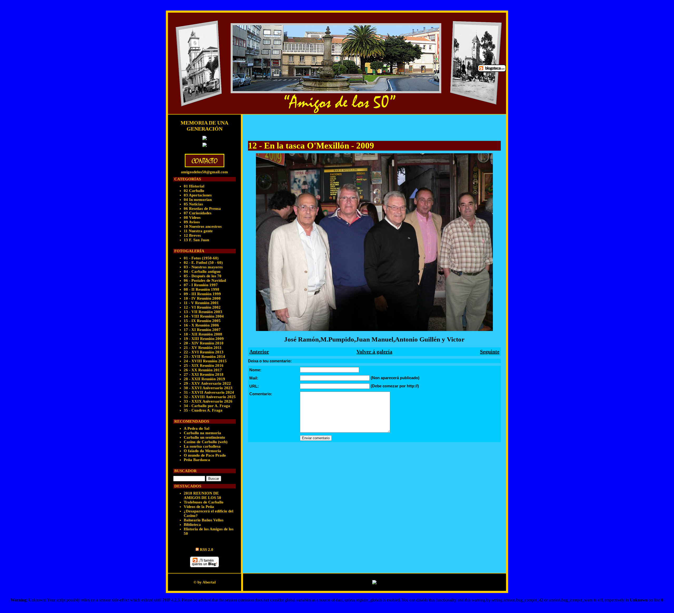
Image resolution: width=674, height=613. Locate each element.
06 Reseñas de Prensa (202, 208)
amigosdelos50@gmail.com (204, 172)
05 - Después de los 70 (202, 276)
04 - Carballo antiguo (202, 271)
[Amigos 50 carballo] (321, 63)
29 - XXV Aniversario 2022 (207, 383)
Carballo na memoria (202, 433)
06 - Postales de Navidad (205, 280)
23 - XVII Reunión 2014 (204, 356)
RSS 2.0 (206, 549)
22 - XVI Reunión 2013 (204, 352)
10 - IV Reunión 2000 (202, 298)
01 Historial (194, 186)
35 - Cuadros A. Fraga (203, 410)
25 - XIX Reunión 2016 (204, 365)
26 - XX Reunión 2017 (203, 370)
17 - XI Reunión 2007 (202, 330)
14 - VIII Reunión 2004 (204, 316)
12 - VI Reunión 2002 (202, 307)
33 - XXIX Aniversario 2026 (208, 401)
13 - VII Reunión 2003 (203, 312)
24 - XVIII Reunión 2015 (205, 361)
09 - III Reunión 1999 (202, 294)
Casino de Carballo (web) (205, 442)
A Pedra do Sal (196, 428)
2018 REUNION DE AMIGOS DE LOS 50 (202, 495)
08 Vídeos (192, 217)
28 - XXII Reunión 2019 (204, 379)
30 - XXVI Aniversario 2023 (208, 388)
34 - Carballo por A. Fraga (207, 406)
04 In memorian (198, 199)
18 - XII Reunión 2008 (203, 334)
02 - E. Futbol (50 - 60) (203, 262)
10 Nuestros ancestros (203, 226)
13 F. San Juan (196, 240)
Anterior (259, 351)
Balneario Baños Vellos (204, 520)
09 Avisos (192, 222)
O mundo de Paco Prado (205, 455)
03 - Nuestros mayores (203, 267)
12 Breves (192, 235)
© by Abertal (205, 582)
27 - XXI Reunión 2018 (204, 374)
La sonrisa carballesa (202, 446)
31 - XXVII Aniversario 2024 (209, 392)
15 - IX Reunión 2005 (202, 321)
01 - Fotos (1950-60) (201, 258)
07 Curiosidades (197, 213)
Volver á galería (374, 351)
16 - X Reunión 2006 (201, 325)
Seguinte (489, 351)
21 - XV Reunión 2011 (203, 347)
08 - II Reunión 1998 (201, 289)
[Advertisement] (309, 128)
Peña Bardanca (197, 460)
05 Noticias (193, 204)
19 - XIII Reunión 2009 (204, 339)
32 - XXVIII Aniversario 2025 (210, 397)
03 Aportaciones (198, 195)
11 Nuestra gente (198, 231)
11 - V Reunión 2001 (201, 303)
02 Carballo (194, 191)
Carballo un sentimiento (204, 437)
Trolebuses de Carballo (204, 502)
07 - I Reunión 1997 (201, 285)
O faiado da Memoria (202, 451)
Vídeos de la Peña (199, 507)
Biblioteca (192, 524)
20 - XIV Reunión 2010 (204, 343)
